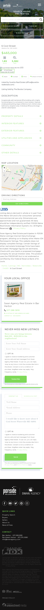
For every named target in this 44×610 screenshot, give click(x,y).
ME (18, 266)
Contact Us (8, 315)
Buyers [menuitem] (5, 517)
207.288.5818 (17, 535)
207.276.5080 (23, 537)
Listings (12, 266)
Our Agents (16, 315)
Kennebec (26, 266)
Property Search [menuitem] (8, 515)
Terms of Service (22, 465)
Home (4, 266)
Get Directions (22, 203)
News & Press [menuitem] (7, 525)
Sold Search (23, 33)
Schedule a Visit (30, 396)
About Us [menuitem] (6, 522)
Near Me (33, 26)
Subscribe (16, 379)
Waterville (37, 266)
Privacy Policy (19, 228)
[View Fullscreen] (4, 175)
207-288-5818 (13, 310)
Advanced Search (12, 26)
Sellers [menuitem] (5, 520)
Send (16, 457)
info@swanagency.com (11, 539)
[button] (40, 19)
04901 (6, 268)
